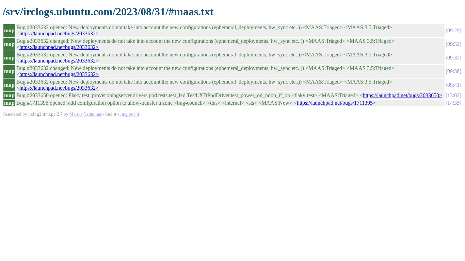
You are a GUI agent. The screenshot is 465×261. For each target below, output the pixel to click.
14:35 (453, 103)
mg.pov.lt (130, 114)
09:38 (453, 71)
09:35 (453, 57)
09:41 (453, 85)
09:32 (453, 44)
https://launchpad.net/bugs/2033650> (402, 95)
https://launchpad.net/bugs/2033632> (59, 33)
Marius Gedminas (85, 114)
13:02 (453, 95)
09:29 (453, 30)
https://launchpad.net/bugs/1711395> (336, 103)
